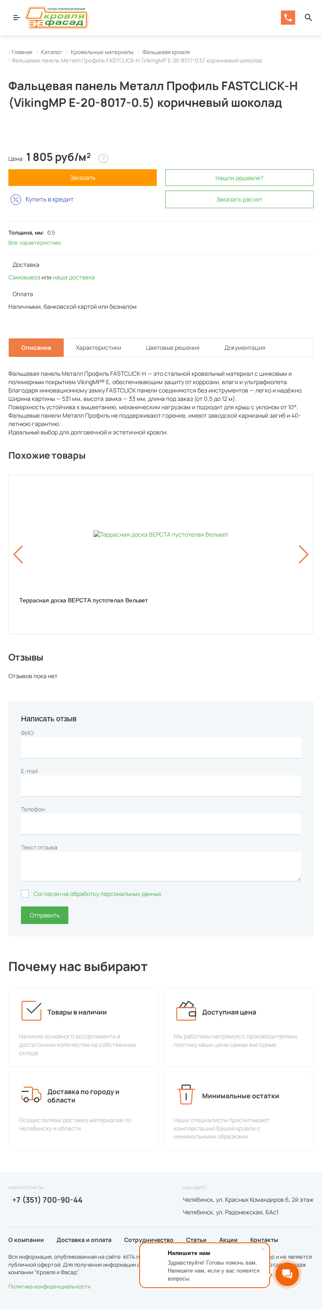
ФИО (27, 733)
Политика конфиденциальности (49, 1286)
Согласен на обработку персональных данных (97, 894)
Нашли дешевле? (239, 178)
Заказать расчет (239, 199)
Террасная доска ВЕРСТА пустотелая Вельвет (83, 600)
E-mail (29, 771)
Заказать (82, 177)
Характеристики (98, 347)
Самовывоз (24, 277)
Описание (36, 347)
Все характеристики (34, 242)
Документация (244, 347)
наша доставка (74, 277)
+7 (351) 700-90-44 (46, 1200)
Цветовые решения (173, 347)
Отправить (45, 915)
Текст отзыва (39, 847)
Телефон (33, 809)
